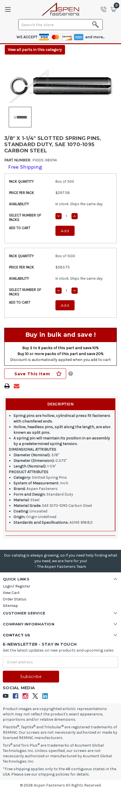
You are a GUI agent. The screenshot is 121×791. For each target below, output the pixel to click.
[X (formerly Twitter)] (35, 696)
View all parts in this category (35, 49)
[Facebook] (16, 696)
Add (65, 231)
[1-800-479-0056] (105, 9)
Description (60, 404)
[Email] (16, 386)
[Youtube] (6, 696)
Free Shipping (25, 167)
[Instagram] (25, 696)
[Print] (7, 386)
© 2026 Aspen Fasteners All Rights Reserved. (60, 785)
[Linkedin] (45, 696)
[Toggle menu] (7, 9)
